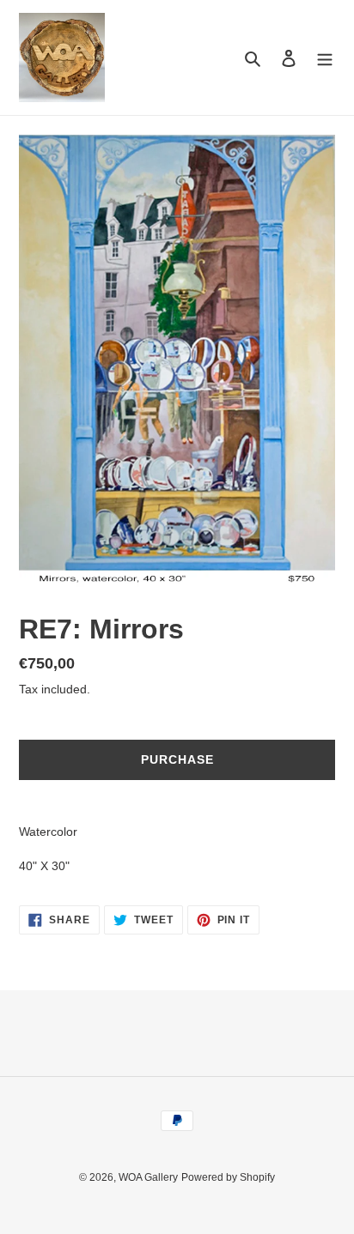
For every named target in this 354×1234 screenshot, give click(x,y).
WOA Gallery (148, 1177)
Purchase (177, 759)
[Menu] (325, 57)
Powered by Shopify (228, 1177)
